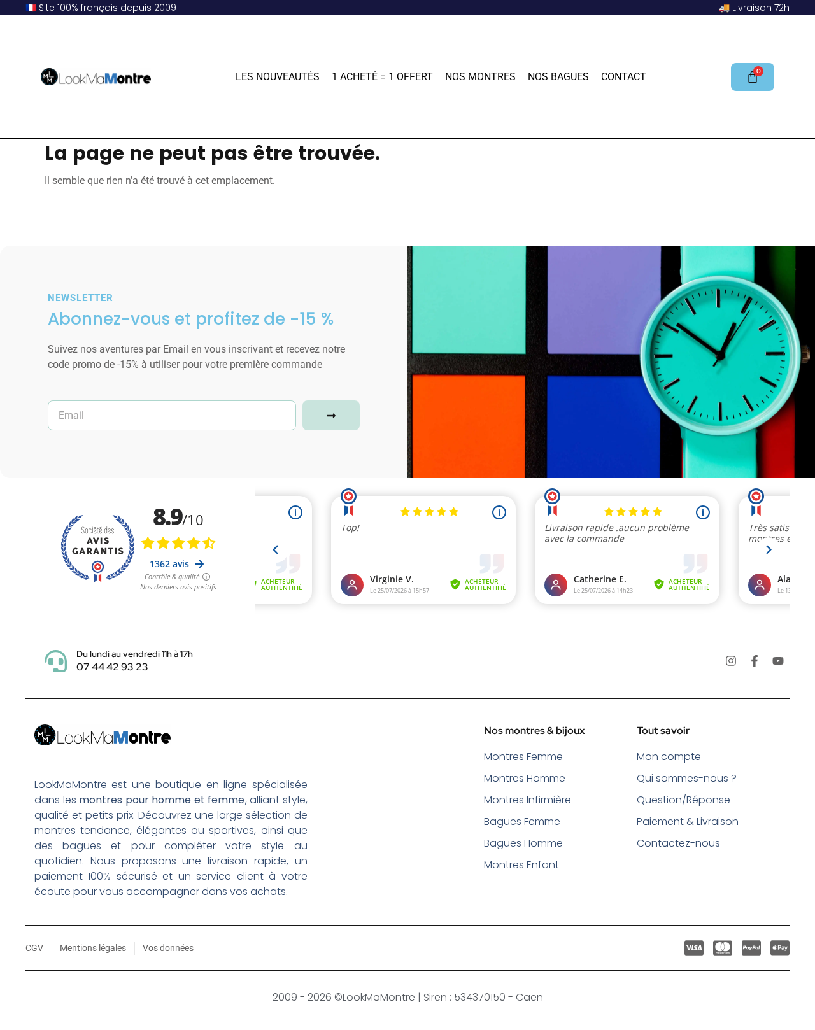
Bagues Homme (523, 843)
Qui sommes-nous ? (687, 778)
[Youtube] (778, 660)
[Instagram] (730, 660)
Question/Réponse (683, 800)
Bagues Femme (522, 821)
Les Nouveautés (278, 77)
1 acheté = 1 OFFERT (382, 77)
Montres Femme (523, 756)
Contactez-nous (678, 843)
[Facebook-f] (754, 660)
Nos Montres (480, 77)
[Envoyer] (331, 415)
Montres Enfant (521, 864)
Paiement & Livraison (688, 821)
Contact (623, 77)
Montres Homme (524, 778)
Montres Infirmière (527, 800)
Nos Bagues (558, 77)
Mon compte (669, 756)
